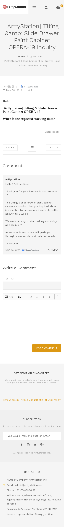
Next (52, 147)
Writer (10, 278)
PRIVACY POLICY (53, 400)
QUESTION (36, 56)
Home (21, 56)
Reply (54, 249)
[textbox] (32, 319)
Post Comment (46, 348)
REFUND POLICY (11, 400)
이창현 (10, 86)
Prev (11, 147)
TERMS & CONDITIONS (32, 400)
